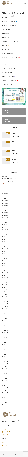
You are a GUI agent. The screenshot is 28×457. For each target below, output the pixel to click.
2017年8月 (5, 253)
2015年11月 (5, 303)
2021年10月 (5, 217)
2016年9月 (5, 279)
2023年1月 (5, 210)
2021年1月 (4, 227)
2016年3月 (5, 294)
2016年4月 (5, 291)
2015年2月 (5, 325)
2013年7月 (5, 371)
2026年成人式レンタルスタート (9, 178)
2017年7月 (5, 255)
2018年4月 (5, 239)
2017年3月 (5, 265)
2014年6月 (5, 344)
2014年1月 (4, 356)
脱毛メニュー (6, 432)
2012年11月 (5, 390)
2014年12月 (5, 330)
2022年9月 (5, 212)
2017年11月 (5, 246)
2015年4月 (5, 320)
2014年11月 (5, 332)
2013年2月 (5, 383)
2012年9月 (5, 395)
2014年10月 (5, 335)
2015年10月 (5, 306)
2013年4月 (5, 378)
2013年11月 (5, 361)
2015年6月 (5, 315)
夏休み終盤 (4, 176)
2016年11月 (5, 275)
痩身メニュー (6, 434)
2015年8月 (5, 311)
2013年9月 (5, 366)
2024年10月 (5, 198)
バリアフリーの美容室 (6, 185)
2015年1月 (4, 327)
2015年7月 (5, 313)
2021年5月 (5, 222)
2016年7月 (5, 284)
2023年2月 (5, 207)
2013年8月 (5, 368)
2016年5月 (5, 289)
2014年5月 (5, 347)
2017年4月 (5, 263)
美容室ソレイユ (6, 431)
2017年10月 (5, 248)
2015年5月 (5, 318)
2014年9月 (5, 337)
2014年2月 (5, 354)
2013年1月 (4, 385)
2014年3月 (5, 351)
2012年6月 (5, 402)
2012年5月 (5, 404)
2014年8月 (5, 339)
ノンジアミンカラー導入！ (7, 181)
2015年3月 (5, 323)
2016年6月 (5, 287)
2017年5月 (5, 260)
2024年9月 (5, 200)
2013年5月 (5, 375)
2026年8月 (5, 193)
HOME (5, 429)
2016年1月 (4, 299)
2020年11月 (5, 229)
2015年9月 (5, 308)
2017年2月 (5, 267)
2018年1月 (4, 243)
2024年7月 (5, 205)
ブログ (4, 444)
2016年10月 (5, 277)
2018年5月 (5, 236)
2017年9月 (5, 251)
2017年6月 (5, 258)
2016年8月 (5, 282)
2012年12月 (5, 387)
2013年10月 (5, 363)
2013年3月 (5, 380)
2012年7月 (5, 399)
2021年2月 (5, 224)
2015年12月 (5, 301)
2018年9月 (5, 231)
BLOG (5, 17)
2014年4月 (5, 349)
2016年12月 (5, 272)
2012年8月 (5, 397)
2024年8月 (5, 203)
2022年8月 (5, 215)
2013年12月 (5, 359)
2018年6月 (5, 234)
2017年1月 (4, 270)
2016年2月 (5, 296)
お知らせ (5, 442)
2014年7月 (5, 342)
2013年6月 (5, 373)
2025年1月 (5, 195)
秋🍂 (3, 183)
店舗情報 (5, 445)
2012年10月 (5, 392)
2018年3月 (5, 241)
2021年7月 (5, 219)
